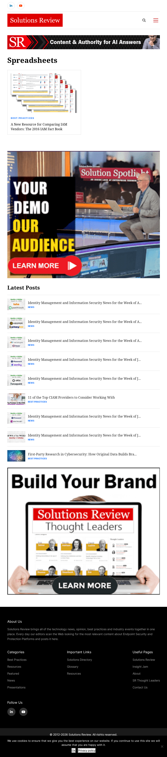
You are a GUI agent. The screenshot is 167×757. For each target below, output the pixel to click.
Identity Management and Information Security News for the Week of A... (85, 303)
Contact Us (140, 687)
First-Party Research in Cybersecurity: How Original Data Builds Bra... (82, 454)
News (31, 307)
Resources (14, 666)
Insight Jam (140, 666)
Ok (73, 750)
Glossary (72, 666)
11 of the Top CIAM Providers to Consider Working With (71, 397)
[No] (162, 746)
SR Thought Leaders (146, 680)
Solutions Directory (79, 660)
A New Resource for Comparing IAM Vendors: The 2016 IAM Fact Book (39, 126)
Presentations (16, 687)
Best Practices (22, 118)
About (137, 673)
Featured (13, 673)
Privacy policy (86, 750)
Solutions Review (144, 660)
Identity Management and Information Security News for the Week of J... (84, 359)
